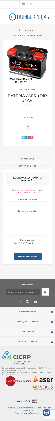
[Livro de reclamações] (18, 381)
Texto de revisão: (27, 211)
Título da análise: (27, 199)
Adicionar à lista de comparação (27, 127)
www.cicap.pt (17, 372)
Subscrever (45, 292)
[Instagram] (27, 301)
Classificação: (27, 240)
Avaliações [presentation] (27, 159)
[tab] (27, 158)
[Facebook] (20, 301)
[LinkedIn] (34, 301)
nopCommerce (33, 413)
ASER (32, 89)
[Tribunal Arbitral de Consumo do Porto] (16, 357)
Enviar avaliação (27, 256)
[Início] (19, 30)
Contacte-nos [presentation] (27, 166)
